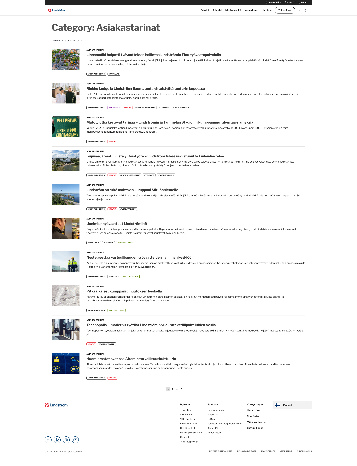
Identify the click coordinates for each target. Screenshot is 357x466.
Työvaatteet (186, 410)
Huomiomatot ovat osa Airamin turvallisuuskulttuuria (131, 359)
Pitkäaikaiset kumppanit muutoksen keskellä (124, 291)
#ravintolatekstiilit (145, 108)
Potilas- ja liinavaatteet (191, 432)
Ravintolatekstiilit (189, 423)
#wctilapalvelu (181, 108)
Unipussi (184, 437)
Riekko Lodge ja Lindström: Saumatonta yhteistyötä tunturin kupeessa (145, 88)
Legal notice (286, 451)
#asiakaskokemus (96, 74)
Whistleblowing (304, 451)
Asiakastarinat (95, 50)
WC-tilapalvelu (187, 419)
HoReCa (211, 419)
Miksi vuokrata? (233, 10)
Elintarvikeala (214, 432)
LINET (289, 2)
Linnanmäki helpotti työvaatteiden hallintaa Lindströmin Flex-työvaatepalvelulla (153, 55)
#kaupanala (93, 243)
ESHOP (302, 2)
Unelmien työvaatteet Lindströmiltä (116, 224)
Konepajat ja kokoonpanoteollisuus (225, 423)
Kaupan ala (213, 414)
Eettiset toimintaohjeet (220, 451)
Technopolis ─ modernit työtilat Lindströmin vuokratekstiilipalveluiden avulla (151, 325)
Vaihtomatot (186, 414)
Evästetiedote (268, 451)
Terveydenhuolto (216, 410)
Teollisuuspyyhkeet (189, 442)
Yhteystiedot (284, 10)
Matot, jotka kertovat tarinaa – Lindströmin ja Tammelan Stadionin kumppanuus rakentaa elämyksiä (169, 122)
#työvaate (114, 74)
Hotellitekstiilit (187, 428)
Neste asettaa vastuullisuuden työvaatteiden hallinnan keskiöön (140, 257)
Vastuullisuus (251, 10)
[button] (299, 10)
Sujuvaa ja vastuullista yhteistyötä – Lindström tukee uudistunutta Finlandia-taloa (155, 156)
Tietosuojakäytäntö (246, 451)
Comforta (253, 416)
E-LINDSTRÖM (273, 2)
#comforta (114, 108)
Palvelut (205, 10)
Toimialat (217, 10)
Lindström (267, 10)
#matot (127, 108)
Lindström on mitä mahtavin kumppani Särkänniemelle (132, 190)
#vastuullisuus (125, 243)
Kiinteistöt (213, 428)
